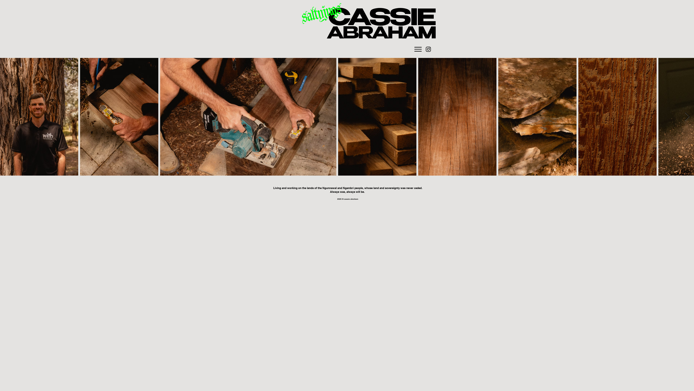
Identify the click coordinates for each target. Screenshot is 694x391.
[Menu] (418, 49)
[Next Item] (687, 116)
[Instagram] (428, 49)
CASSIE (382, 20)
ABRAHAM (381, 34)
